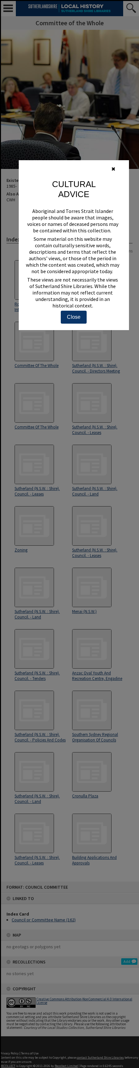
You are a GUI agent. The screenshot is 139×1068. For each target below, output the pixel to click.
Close (73, 317)
